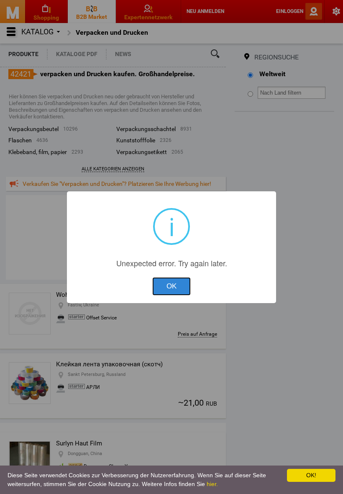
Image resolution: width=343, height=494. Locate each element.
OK (171, 286)
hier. (212, 484)
